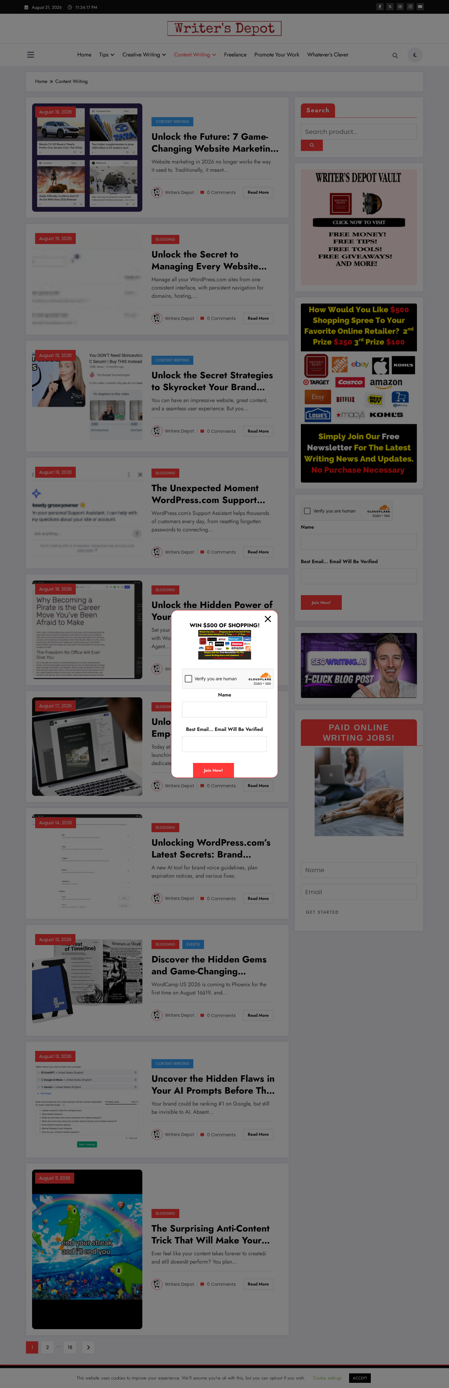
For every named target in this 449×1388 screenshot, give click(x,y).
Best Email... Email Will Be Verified (224, 729)
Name (224, 694)
